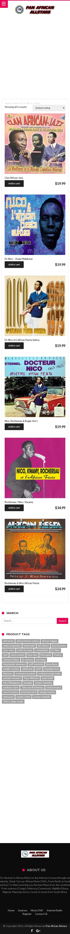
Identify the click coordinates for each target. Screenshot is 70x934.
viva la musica (10, 692)
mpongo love (51, 668)
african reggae (49, 640)
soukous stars (10, 687)
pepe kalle (47, 678)
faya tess (32, 654)
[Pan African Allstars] (35, 4)
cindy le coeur (24, 650)
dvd (5, 654)
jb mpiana (27, 659)
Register (27, 913)
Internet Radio (54, 910)
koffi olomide (36, 664)
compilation (41, 650)
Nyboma (8, 673)
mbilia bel (27, 668)
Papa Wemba (31, 678)
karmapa (41, 659)
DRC (28, 103)
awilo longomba (12, 645)
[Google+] (38, 931)
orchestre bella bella (49, 673)
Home (8, 103)
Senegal (28, 682)
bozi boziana (59, 645)
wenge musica (47, 692)
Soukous (22, 910)
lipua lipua (51, 664)
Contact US (41, 913)
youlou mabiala (41, 696)
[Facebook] (32, 931)
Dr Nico (56, 650)
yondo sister (23, 696)
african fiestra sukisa (28, 640)
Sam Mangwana (11, 682)
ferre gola (46, 654)
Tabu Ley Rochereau (32, 687)
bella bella (29, 645)
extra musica (17, 654)
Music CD (18, 103)
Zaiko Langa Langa (13, 701)
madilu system (11, 668)
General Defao (11, 659)
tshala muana (53, 687)
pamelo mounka (12, 678)
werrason (8, 696)
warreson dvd (28, 692)
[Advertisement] (35, 54)
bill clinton (43, 645)
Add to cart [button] (14, 183)
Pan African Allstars (56, 926)
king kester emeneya (14, 664)
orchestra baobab (25, 673)
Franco (58, 654)
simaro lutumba (43, 682)
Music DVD (37, 910)
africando (8, 640)
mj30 (38, 668)
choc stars (8, 650)
